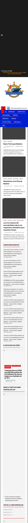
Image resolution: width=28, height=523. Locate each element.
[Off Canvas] (2, 35)
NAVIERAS (13, 118)
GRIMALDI (14, 220)
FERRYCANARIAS (6, 115)
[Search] (26, 111)
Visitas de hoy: (6, 512)
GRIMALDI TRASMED (20, 220)
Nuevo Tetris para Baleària (12, 144)
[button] (5, 111)
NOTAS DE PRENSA (6, 122)
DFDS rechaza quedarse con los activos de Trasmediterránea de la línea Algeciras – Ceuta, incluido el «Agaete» (13, 273)
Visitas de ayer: (7, 514)
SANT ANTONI (7, 367)
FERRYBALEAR (11, 111)
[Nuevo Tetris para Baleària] (14, 129)
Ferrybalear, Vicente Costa (19, 186)
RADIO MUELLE (17, 122)
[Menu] (5, 111)
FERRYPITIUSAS (21, 111)
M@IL (3, 125)
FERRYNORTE (5, 118)
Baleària (5, 141)
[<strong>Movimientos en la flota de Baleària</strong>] (14, 166)
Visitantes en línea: (7, 509)
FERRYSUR (15, 115)
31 (7, 147)
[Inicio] (2, 112)
